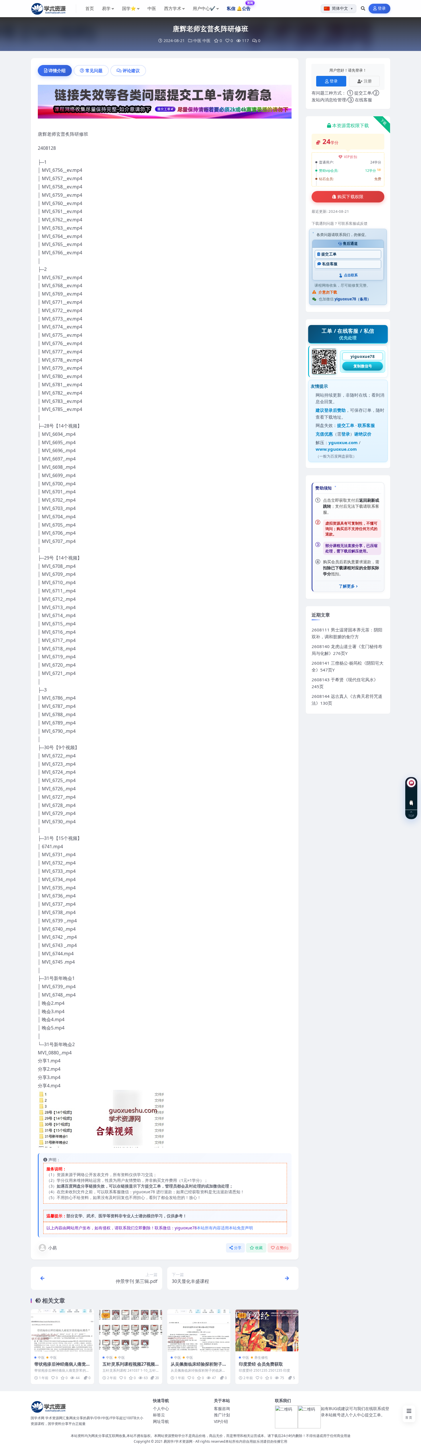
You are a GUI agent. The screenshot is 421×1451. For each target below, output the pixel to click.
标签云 (159, 1414)
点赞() (282, 1248)
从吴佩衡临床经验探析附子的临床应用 (199, 1367)
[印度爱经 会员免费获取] (266, 1330)
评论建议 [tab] (131, 70)
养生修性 (261, 1357)
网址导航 (161, 1421)
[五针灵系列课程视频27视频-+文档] (130, 1330)
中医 (197, 40)
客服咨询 (222, 1408)
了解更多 (347, 586)
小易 (52, 1248)
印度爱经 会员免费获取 (261, 1364)
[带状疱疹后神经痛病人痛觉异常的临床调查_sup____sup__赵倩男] (62, 1330)
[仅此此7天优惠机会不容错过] (165, 103)
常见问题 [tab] (94, 70)
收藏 (259, 1248)
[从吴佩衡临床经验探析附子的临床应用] (198, 1330)
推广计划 (222, 1414)
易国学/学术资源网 (178, 1441)
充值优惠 (324, 434)
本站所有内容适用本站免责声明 (225, 1228)
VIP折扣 (350, 156)
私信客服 (329, 264)
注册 (368, 81)
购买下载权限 (350, 196)
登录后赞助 (335, 410)
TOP (411, 815)
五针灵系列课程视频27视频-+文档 (129, 1367)
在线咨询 (411, 798)
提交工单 (329, 254)
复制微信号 (362, 366)
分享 (238, 1248)
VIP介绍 (221, 1421)
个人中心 (161, 1408)
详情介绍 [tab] (57, 70)
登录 (382, 8)
